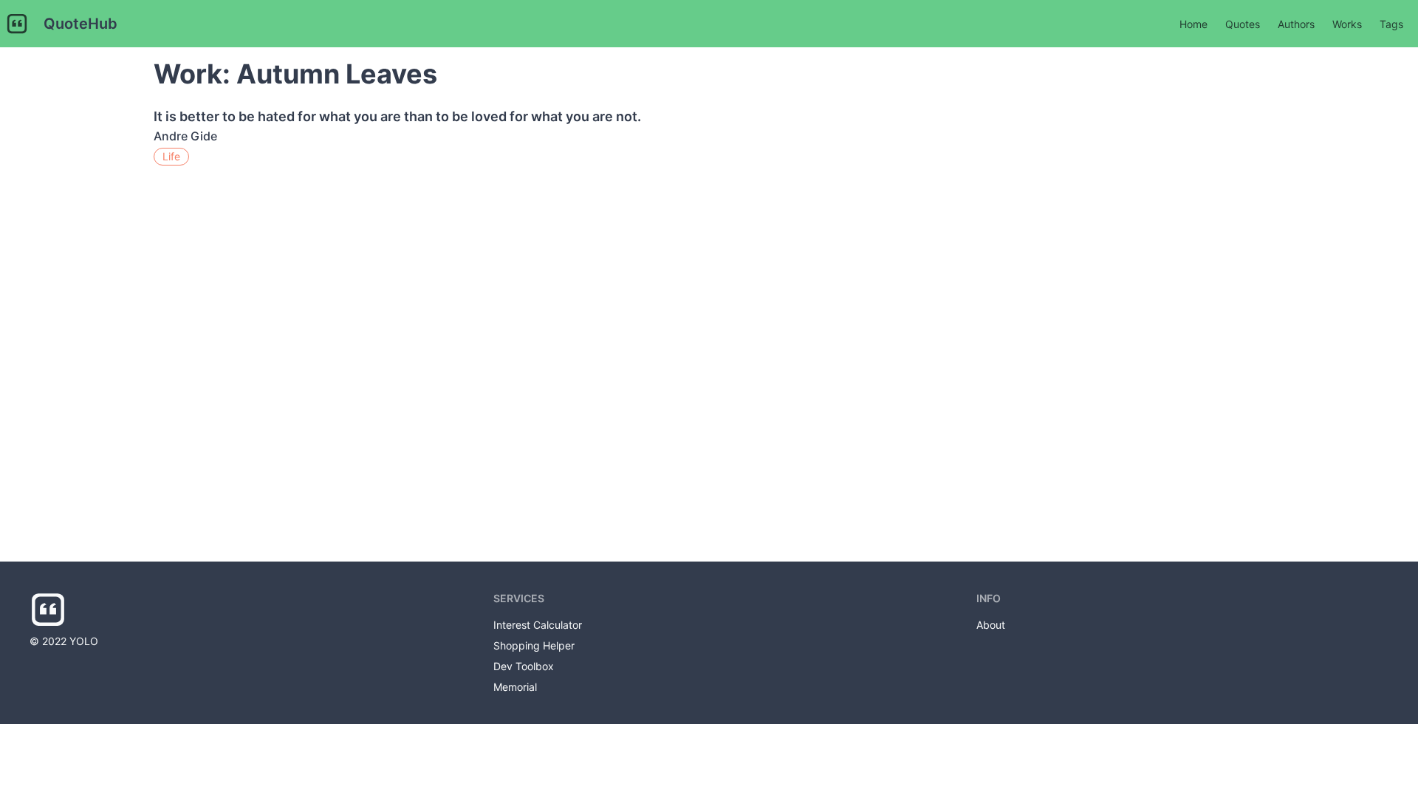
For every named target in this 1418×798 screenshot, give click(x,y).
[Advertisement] (1158, 304)
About (990, 624)
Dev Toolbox (523, 666)
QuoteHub (80, 24)
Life (171, 156)
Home (1193, 24)
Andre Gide (185, 136)
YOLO (83, 641)
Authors (1296, 24)
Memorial (515, 687)
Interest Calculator (537, 624)
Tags (1391, 24)
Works (1347, 24)
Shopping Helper (534, 645)
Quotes (1242, 24)
